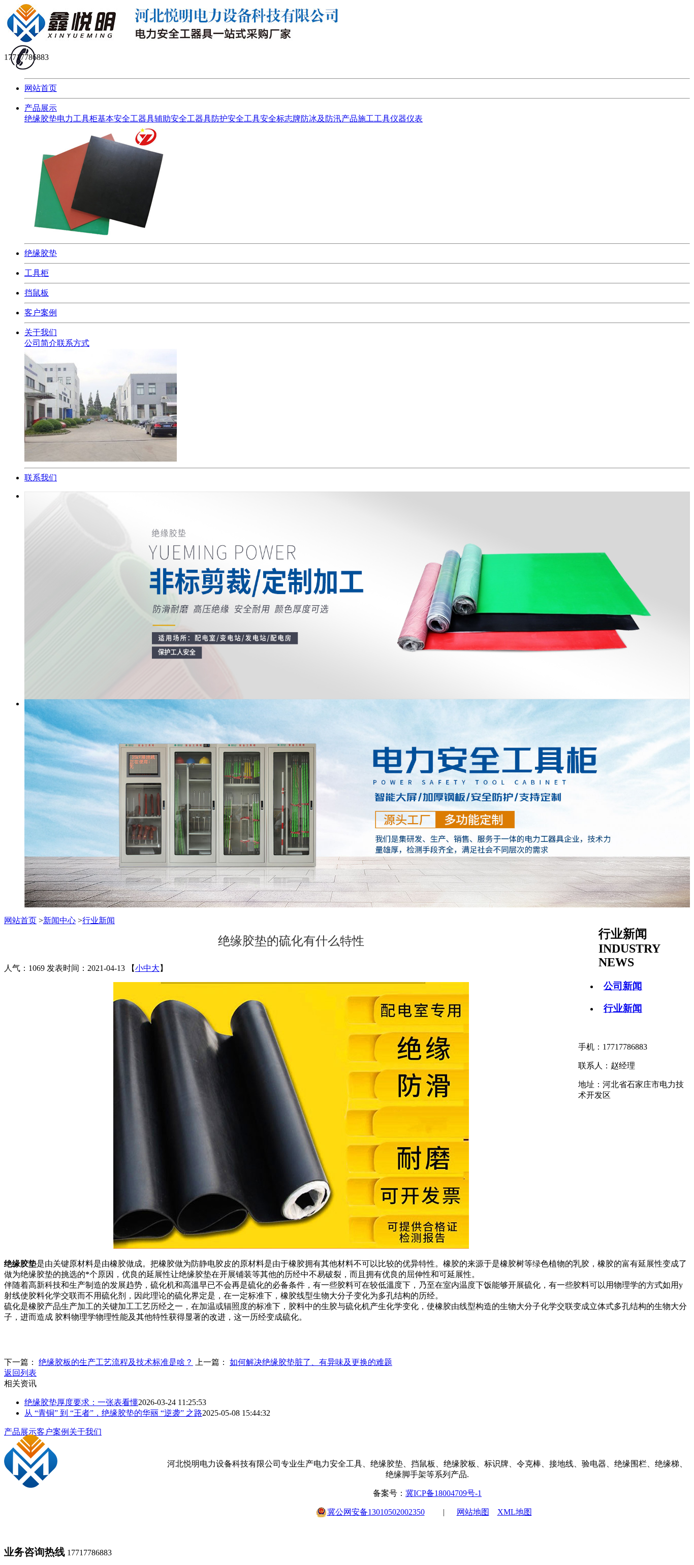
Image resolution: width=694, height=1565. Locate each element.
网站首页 (40, 88)
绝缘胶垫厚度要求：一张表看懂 (81, 1402)
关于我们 (40, 332)
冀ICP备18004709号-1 (443, 1493)
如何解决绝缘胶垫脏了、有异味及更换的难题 (311, 1362)
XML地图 (514, 1512)
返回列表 (20, 1372)
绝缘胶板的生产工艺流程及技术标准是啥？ (116, 1362)
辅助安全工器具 (182, 118)
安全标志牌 (280, 118)
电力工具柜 (77, 118)
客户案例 (40, 312)
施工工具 (374, 118)
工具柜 (36, 273)
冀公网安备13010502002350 (376, 1512)
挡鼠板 (36, 292)
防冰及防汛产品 (329, 118)
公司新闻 (623, 986)
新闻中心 (59, 920)
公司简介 (40, 343)
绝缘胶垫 (40, 118)
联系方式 (73, 343)
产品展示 (40, 108)
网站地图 (473, 1512)
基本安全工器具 (126, 118)
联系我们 (40, 477)
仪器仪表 (406, 118)
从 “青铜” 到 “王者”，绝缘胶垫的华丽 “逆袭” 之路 (113, 1413)
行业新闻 (623, 1008)
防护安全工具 (235, 118)
